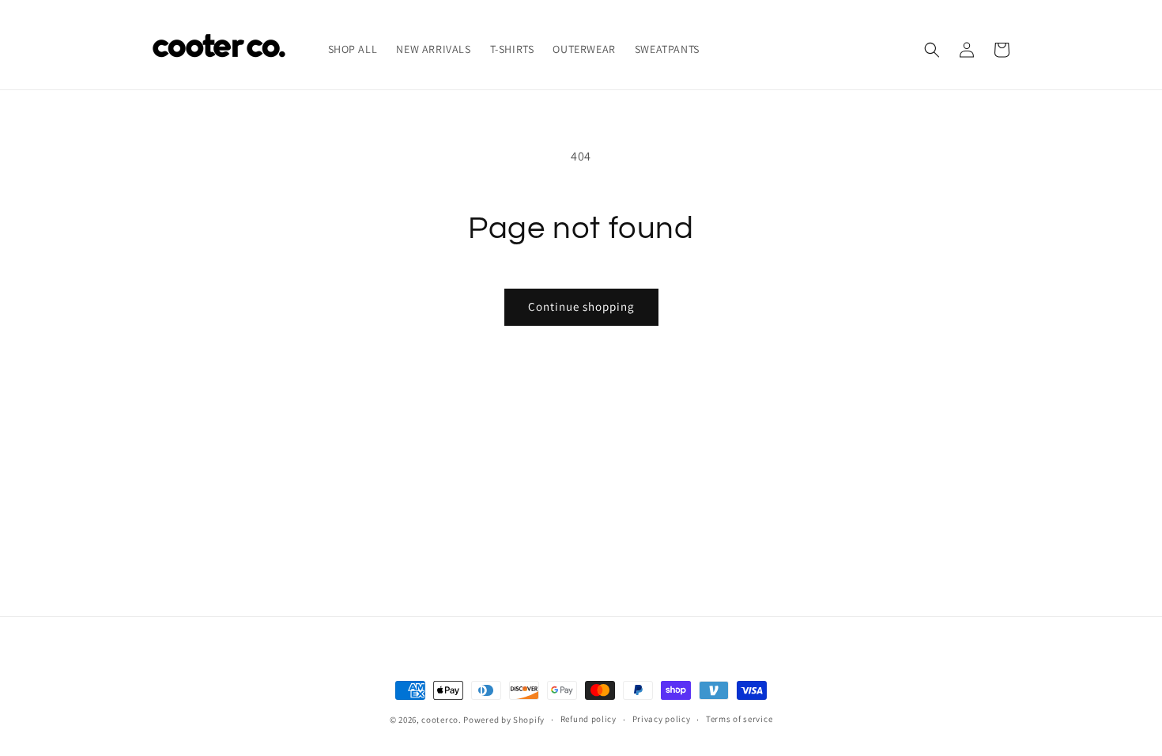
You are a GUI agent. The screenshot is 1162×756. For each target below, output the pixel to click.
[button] (932, 49)
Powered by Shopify (504, 719)
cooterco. (441, 719)
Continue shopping (581, 306)
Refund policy (588, 718)
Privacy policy (661, 718)
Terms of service (739, 718)
